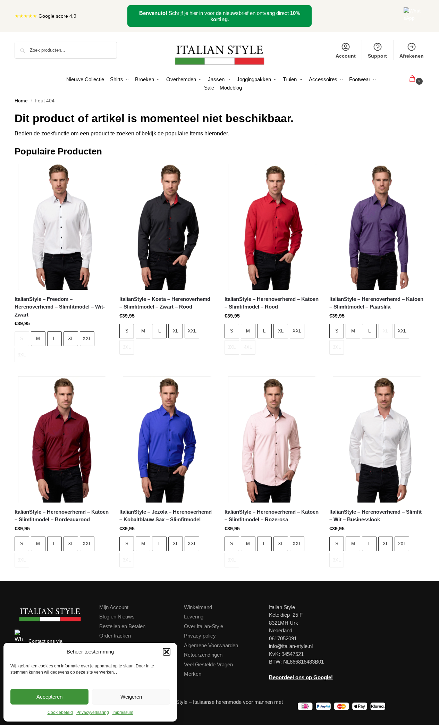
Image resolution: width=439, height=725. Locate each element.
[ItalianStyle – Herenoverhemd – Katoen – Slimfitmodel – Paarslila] (376, 227)
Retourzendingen (203, 655)
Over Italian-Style (203, 626)
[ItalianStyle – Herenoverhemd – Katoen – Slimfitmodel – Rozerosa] (272, 439)
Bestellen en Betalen (122, 626)
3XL (22, 354)
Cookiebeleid (60, 712)
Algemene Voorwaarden (211, 645)
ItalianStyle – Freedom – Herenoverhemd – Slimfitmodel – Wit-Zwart (60, 307)
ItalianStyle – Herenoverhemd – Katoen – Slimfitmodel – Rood (272, 303)
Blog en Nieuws (117, 616)
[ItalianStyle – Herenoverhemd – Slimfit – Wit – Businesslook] (376, 439)
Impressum (122, 712)
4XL (248, 347)
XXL (87, 338)
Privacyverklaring (92, 712)
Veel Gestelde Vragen (208, 664)
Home (21, 100)
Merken (192, 674)
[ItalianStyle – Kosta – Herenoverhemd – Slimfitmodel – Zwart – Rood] (166, 227)
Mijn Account (113, 607)
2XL (402, 543)
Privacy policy (200, 636)
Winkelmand (198, 607)
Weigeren (131, 697)
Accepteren (49, 697)
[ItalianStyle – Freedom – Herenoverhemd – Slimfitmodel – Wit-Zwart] (62, 227)
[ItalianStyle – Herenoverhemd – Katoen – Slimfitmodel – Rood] (272, 227)
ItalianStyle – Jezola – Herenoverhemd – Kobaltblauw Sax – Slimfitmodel (165, 516)
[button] (166, 651)
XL (71, 338)
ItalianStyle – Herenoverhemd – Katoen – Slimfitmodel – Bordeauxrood (62, 516)
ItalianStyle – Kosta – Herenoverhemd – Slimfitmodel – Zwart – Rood (164, 303)
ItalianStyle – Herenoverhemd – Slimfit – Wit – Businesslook (375, 516)
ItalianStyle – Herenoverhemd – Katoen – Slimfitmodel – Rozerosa (272, 516)
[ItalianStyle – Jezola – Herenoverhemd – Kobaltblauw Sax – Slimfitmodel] (166, 439)
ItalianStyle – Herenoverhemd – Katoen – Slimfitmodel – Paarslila (376, 303)
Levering (193, 616)
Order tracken (115, 636)
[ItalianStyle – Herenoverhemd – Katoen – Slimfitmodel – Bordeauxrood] (62, 439)
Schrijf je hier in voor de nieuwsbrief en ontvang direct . (219, 16)
